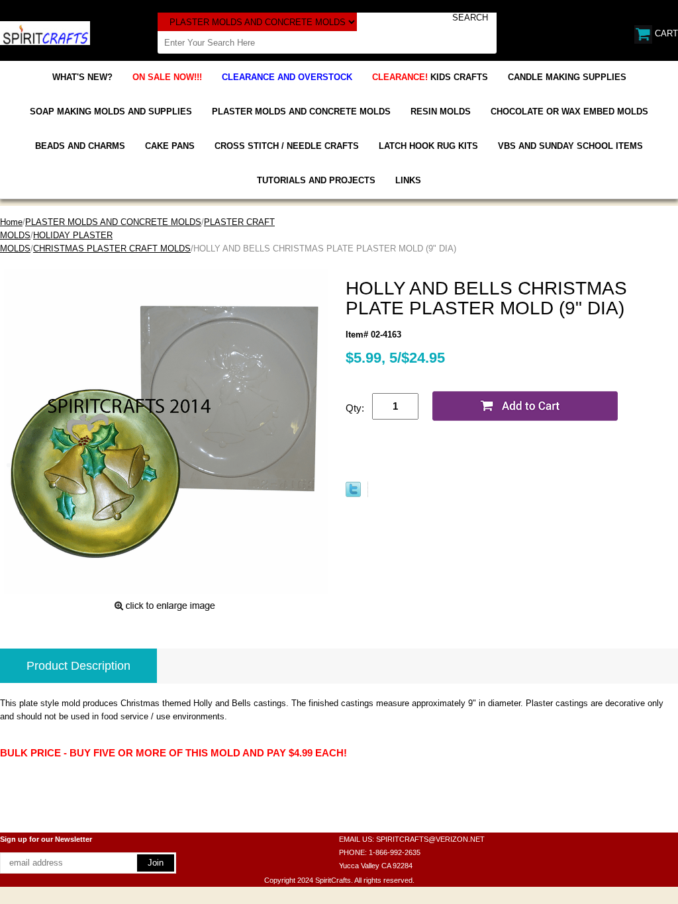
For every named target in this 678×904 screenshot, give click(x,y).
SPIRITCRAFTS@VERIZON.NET (430, 839)
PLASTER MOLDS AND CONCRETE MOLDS (301, 111)
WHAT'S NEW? (82, 77)
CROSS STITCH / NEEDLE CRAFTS (287, 146)
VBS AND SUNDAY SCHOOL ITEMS (570, 146)
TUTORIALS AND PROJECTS (316, 180)
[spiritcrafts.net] (45, 32)
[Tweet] (353, 494)
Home (11, 222)
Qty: (355, 408)
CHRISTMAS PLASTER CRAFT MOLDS (112, 248)
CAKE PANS (170, 146)
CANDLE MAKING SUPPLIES (567, 77)
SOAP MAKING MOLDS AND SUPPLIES (111, 111)
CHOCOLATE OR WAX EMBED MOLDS (569, 111)
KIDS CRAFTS (430, 77)
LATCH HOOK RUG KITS (428, 146)
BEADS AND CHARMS (80, 146)
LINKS (408, 180)
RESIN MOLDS (441, 111)
